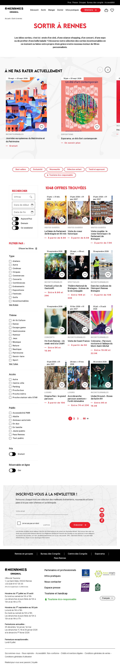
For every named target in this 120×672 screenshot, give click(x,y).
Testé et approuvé (97, 169)
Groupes (82, 2)
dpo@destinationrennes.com (46, 535)
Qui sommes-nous (12, 653)
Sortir (43, 10)
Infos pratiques (72, 10)
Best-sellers (21, 169)
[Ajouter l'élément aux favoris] (42, 127)
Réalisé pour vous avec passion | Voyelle (21, 662)
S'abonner (78, 525)
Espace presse (52, 587)
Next (108, 70)
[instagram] (101, 515)
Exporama (100, 553)
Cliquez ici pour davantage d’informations (37, 537)
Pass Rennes (60, 558)
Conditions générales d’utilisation (18, 657)
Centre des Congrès (77, 553)
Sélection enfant (74, 169)
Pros (69, 2)
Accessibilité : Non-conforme (47, 653)
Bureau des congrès (95, 2)
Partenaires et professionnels (60, 570)
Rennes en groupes (24, 553)
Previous (100, 70)
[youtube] (101, 509)
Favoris (112, 10)
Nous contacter (53, 581)
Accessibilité (109, 2)
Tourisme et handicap (56, 593)
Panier (106, 10)
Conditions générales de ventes (97, 653)
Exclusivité (37, 169)
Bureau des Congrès (50, 553)
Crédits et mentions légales (72, 653)
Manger (51, 10)
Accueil (7, 18)
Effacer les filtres (26, 248)
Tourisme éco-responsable (61, 175)
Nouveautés (55, 169)
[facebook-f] (101, 520)
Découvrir (34, 10)
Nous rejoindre (28, 653)
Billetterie (89, 10)
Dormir (60, 10)
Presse (75, 2)
